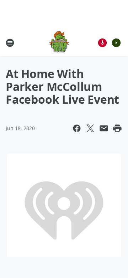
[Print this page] (117, 128)
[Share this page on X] (90, 128)
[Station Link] (59, 42)
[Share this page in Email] (104, 128)
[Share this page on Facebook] (77, 128)
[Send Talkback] (102, 42)
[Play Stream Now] (116, 42)
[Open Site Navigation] (10, 42)
